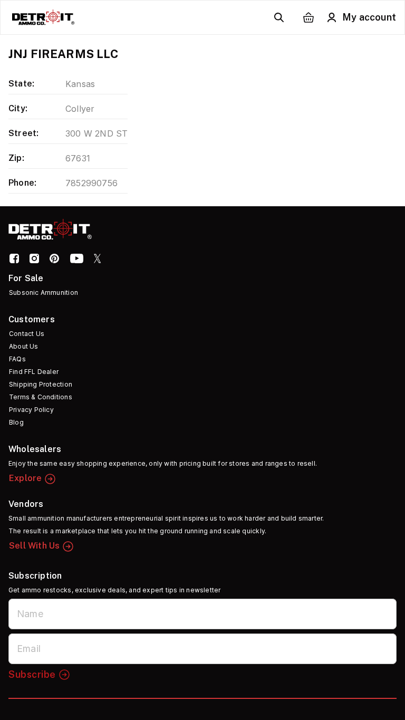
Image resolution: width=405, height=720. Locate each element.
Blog (16, 422)
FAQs (17, 359)
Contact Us (26, 334)
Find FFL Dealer (34, 372)
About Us (23, 346)
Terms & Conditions (40, 397)
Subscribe (32, 674)
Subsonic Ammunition (43, 292)
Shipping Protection (40, 384)
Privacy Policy (31, 410)
